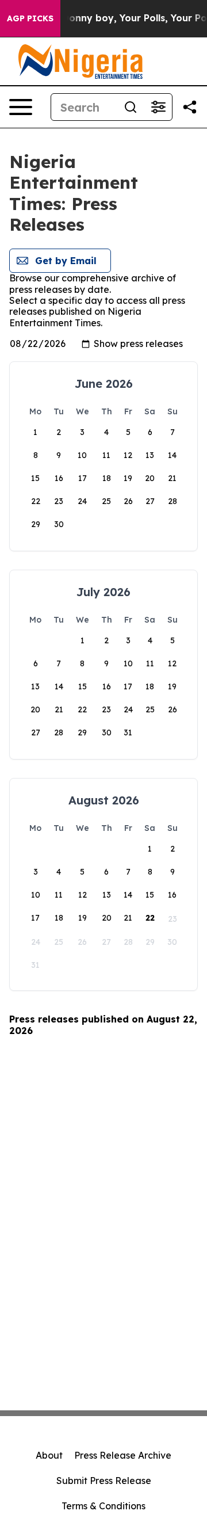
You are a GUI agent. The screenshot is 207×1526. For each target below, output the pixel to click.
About (49, 1455)
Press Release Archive (122, 1455)
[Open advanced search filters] (158, 107)
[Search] (130, 107)
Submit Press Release (103, 1480)
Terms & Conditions (103, 1506)
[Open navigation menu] (20, 107)
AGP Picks (30, 18)
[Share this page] (190, 107)
